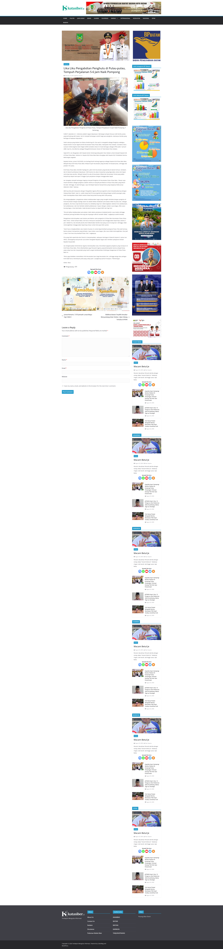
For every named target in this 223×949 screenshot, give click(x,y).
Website (64, 377)
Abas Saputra (79, 75)
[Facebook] (88, 272)
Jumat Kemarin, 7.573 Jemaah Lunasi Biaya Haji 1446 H (78, 316)
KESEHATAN (136, 18)
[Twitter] (99, 272)
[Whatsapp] (92, 272)
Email (64, 368)
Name (64, 360)
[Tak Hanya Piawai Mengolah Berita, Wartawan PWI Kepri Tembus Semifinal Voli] (137, 425)
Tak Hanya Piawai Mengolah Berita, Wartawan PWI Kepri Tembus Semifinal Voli (151, 423)
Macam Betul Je (141, 366)
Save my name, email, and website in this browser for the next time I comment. (90, 386)
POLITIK (72, 18)
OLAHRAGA (105, 18)
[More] (102, 272)
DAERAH (113, 18)
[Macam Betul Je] (146, 352)
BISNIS (89, 18)
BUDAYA (65, 22)
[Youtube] (95, 272)
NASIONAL (146, 18)
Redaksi (90, 925)
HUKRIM (96, 18)
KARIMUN (116, 929)
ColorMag (100, 943)
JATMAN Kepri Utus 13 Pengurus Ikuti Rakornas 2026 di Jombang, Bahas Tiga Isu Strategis (152, 410)
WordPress (65, 946)
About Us (90, 917)
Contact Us (91, 921)
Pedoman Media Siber (94, 933)
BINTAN (115, 925)
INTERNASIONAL (125, 18)
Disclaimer (90, 929)
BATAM (135, 362)
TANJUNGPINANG (119, 933)
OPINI (153, 18)
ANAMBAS (116, 917)
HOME (65, 18)
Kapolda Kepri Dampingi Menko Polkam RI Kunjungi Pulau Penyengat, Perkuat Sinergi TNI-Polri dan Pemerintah (152, 395)
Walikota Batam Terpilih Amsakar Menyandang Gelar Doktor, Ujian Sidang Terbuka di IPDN (114, 317)
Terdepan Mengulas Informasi (81, 943)
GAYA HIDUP (80, 18)
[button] (117, 18)
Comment (66, 336)
